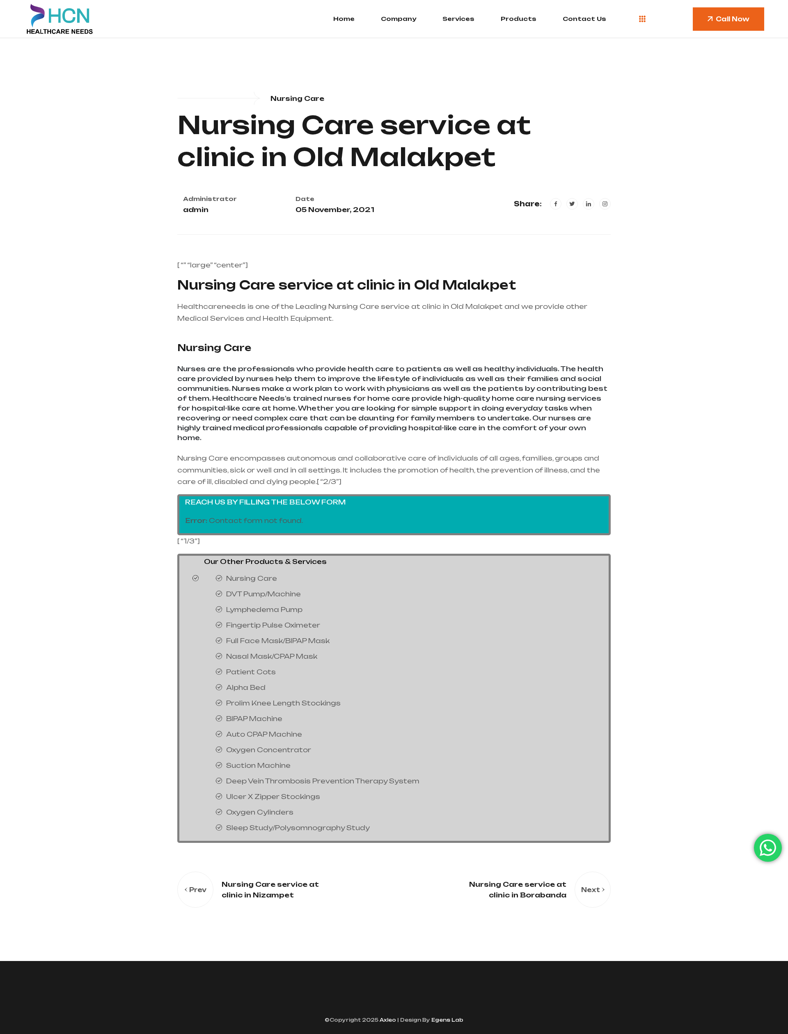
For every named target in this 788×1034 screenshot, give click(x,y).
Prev (197, 890)
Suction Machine (258, 765)
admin (195, 209)
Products (518, 18)
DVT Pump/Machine (263, 594)
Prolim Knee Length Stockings (283, 703)
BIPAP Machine (254, 718)
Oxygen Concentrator (268, 750)
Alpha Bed (246, 687)
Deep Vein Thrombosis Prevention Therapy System (322, 781)
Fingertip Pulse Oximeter (273, 625)
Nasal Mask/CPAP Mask (271, 656)
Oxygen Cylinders (259, 812)
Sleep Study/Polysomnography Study (298, 828)
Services (458, 18)
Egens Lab (446, 1020)
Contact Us (584, 18)
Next (590, 890)
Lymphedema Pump (264, 609)
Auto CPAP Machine (264, 734)
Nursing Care (214, 347)
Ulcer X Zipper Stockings (273, 796)
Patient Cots (251, 672)
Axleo (387, 1020)
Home (344, 18)
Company (398, 18)
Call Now (732, 19)
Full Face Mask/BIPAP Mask (278, 641)
